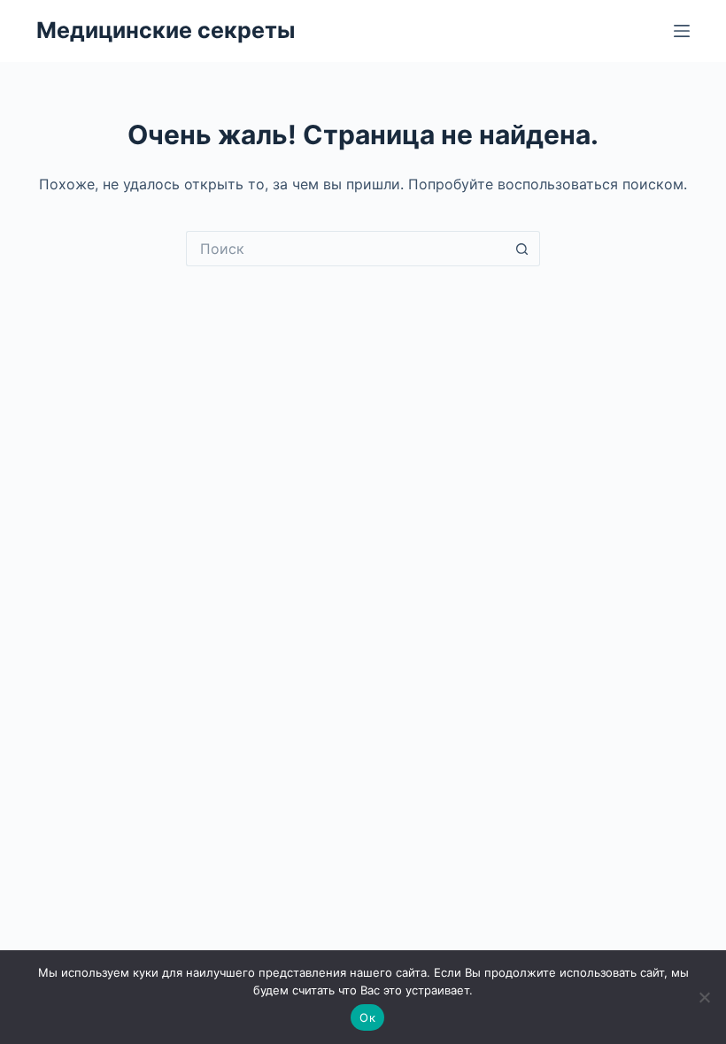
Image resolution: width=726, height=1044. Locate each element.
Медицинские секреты (165, 30)
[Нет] (704, 997)
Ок (367, 1017)
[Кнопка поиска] (522, 248)
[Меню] (682, 31)
